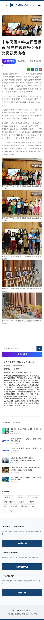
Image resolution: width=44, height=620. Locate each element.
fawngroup (8, 511)
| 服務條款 (17, 614)
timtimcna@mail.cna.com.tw (22, 372)
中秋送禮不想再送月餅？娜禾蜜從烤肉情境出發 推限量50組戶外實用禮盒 (26, 468)
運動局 (21, 502)
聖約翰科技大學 (9, 502)
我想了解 (22, 592)
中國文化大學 (8, 497)
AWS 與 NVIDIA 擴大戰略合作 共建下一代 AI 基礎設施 (25, 449)
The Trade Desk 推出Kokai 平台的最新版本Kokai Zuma (25, 478)
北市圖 (19, 497)
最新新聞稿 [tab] (17, 422)
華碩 (5, 506)
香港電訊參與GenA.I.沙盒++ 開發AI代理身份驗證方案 (26, 440)
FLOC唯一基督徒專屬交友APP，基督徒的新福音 (26, 430)
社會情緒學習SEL (27, 506)
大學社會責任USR (33, 497)
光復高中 (14, 506)
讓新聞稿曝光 (22, 566)
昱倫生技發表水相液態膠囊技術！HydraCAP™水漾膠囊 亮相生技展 (22, 459)
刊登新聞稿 (22, 543)
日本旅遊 (31, 502)
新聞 (32, 61)
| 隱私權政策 (25, 614)
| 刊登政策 (10, 614)
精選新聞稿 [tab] (7, 422)
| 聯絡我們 (33, 614)
